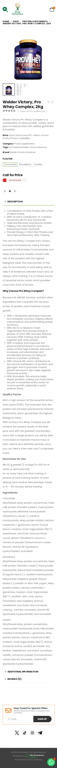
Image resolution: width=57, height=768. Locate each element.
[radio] (10, 164)
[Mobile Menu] (6, 9)
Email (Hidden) (10, 191)
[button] (6, 57)
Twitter (5, 191)
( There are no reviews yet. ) (32, 111)
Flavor (7, 158)
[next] (52, 102)
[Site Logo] (18, 9)
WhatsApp (15, 191)
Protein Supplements (24, 143)
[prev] (48, 102)
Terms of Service (35, 759)
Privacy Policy (20, 759)
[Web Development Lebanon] (35, 756)
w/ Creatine (15, 147)
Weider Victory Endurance (34, 147)
